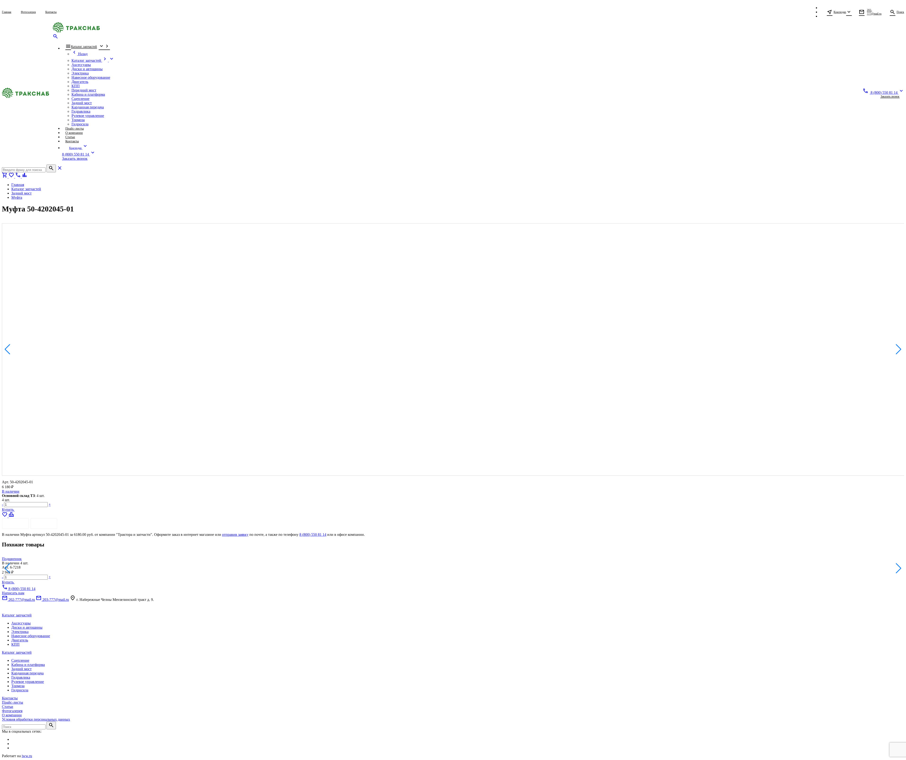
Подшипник (12, 559)
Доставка (43, 523)
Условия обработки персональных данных (36, 719)
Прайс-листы (12, 702)
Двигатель (19, 640)
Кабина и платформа (28, 665)
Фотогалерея (12, 711)
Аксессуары (21, 623)
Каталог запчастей (17, 615)
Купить (8, 510)
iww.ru (27, 756)
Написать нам (13, 593)
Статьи (7, 707)
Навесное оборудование (30, 636)
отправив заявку (235, 535)
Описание (15, 523)
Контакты (10, 698)
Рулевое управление (27, 682)
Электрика (20, 632)
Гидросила (19, 690)
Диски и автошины (26, 627)
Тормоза (18, 686)
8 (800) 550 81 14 (312, 535)
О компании (12, 715)
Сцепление (20, 660)
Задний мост (21, 669)
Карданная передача (27, 673)
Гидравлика (20, 677)
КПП (15, 644)
